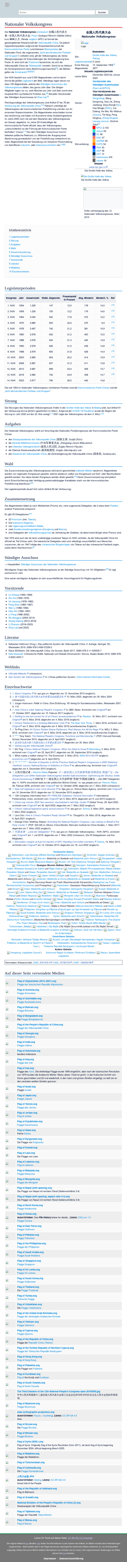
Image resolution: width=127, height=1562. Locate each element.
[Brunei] (18, 861)
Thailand (89, 919)
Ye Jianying (14, 601)
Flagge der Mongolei (27, 1182)
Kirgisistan (64, 888)
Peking (96, 58)
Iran (96, 872)
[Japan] (39, 875)
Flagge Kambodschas (32, 1471)
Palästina (11, 942)
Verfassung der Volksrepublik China (23, 105)
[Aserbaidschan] (117, 854)
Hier (38, 1543)
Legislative (27, 80)
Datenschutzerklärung (71, 1558)
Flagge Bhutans (25, 1436)
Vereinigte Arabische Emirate (21, 929)
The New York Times (81, 722)
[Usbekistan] (34, 926)
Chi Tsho (71, 861)
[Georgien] (74, 865)
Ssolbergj (48, 1415)
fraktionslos (102, 157)
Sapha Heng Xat (33, 892)
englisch (33, 39)
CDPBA (100, 140)
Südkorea (34, 916)
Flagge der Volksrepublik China (32, 1027)
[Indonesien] (65, 868)
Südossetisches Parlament (84, 942)
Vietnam (78, 929)
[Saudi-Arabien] (18, 912)
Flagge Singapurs (26, 1264)
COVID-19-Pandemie (83, 410)
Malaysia (88, 892)
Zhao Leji (97, 88)
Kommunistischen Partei (17, 49)
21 (30, 513)
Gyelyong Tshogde (109, 861)
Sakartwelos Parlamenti (98, 865)
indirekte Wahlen (84, 470)
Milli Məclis (27, 858)
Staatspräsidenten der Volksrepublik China (34, 439)
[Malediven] (39, 895)
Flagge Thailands (29, 1290)
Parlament (33, 62)
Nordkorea (22, 902)
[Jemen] (81, 875)
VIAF (76, 962)
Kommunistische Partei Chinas (93, 387)
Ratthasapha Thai (103, 919)
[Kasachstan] (55, 885)
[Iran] (91, 872)
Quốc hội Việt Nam (92, 929)
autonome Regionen (23, 522)
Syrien (56, 916)
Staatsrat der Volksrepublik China (29, 453)
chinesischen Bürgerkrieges (56, 544)
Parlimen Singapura (84, 912)
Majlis (56, 895)
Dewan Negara (28, 895)
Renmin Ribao (109, 782)
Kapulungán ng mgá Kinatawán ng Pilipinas (80, 909)
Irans (31, 1071)
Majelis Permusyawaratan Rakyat (96, 868)
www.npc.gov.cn (97, 166)
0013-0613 (90, 755)
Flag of (20, 1377)
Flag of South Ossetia (28, 1386)
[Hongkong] (8, 952)
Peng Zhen (14, 604)
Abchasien (16, 939)
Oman (57, 902)
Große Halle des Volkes (105, 55)
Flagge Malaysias (26, 1173)
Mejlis (27, 926)
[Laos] (17, 892)
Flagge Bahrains (25, 1010)
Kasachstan (63, 885)
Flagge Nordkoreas (27, 1208)
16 (113, 374)
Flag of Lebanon (25, 1165)
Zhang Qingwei (110, 117)
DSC (108, 108)
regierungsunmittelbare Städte (28, 525)
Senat (15, 888)
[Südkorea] (26, 916)
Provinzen (17, 519)
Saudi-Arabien (27, 912)
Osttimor (10, 905)
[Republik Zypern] (105, 929)
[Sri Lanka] (97, 912)
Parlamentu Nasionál (26, 905)
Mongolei (68, 895)
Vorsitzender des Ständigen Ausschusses (106, 83)
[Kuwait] (96, 888)
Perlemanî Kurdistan (85, 952)
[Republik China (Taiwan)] (100, 942)
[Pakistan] (39, 905)
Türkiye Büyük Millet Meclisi (92, 922)
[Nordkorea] (14, 902)
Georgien (80, 865)
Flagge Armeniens (26, 993)
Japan (45, 875)
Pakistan (46, 905)
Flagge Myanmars (26, 1406)
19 (75, 476)
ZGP (98, 150)
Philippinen (29, 909)
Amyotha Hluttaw (42, 898)
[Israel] (19, 875)
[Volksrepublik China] (13, 865)
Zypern (111, 929)
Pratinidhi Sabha (91, 898)
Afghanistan (18, 854)
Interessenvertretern (46, 144)
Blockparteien (51, 49)
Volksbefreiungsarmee (39, 532)
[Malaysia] (81, 892)
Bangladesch (108, 858)
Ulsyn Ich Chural (82, 895)
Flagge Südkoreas (26, 1281)
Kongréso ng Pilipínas (47, 909)
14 (113, 362)
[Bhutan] (56, 861)
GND (35, 962)
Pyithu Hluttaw (22, 898)
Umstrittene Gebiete (63, 936)
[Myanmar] (93, 895)
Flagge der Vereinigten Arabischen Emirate (38, 1316)
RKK (98, 147)
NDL (56, 962)
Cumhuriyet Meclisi (85, 946)
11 (24, 131)
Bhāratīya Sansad (23, 868)
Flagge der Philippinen (28, 1246)
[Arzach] (50, 939)
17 (51, 413)
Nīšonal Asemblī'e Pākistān (89, 905)
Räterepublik (35, 65)
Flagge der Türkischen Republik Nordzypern (39, 1351)
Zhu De (12, 598)
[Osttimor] (112, 902)
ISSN (82, 755)
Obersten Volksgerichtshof (26, 446)
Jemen (86, 875)
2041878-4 (45, 962)
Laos (21, 892)
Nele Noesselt (16, 653)
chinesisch (42, 31)
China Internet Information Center (93, 676)
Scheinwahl (20, 72)
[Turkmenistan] (108, 922)
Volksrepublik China (48, 42)
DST (98, 153)
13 (113, 305)
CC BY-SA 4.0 (70, 1415)
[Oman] (52, 902)
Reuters (87, 716)
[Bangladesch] (100, 858)
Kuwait (102, 888)
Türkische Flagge (26, 1299)
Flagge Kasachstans (27, 1124)
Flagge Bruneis (28, 1427)
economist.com (20, 758)
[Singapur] (62, 912)
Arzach (56, 939)
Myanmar (100, 895)
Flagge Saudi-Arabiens (28, 1255)
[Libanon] (45, 892)
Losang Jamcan (101, 121)
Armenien (92, 854)
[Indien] (113, 865)
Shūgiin (61, 875)
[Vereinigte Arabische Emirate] (116, 926)
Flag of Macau (24, 1523)
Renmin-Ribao (40, 772)
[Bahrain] (35, 858)
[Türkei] (69, 922)
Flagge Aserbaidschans (29, 1001)
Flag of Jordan (24, 1116)
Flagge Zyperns (25, 1333)
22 (107, 569)
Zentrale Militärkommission (25, 442)
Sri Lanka (104, 912)
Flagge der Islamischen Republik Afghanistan (40, 984)
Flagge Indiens (24, 1045)
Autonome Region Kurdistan (60, 952)
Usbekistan (41, 926)
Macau (62, 529)
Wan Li (12, 607)
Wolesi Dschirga (47, 854)
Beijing (97, 407)
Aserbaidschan (13, 858)
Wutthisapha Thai (56, 922)
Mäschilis (116, 885)
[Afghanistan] (9, 854)
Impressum (50, 1558)
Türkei (74, 922)
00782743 (65, 962)
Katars (27, 1133)
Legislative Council (31, 952)
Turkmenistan (15, 926)
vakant (99, 160)
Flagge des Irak (25, 1062)
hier (26, 1543)
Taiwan (31, 519)
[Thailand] (82, 919)
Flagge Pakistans (26, 1238)
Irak (63, 872)
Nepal (60, 898)
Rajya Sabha (55, 868)
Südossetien (63, 942)
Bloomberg (94, 749)
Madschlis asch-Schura (85, 858)
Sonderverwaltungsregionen (28, 529)
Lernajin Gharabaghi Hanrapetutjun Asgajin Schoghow (88, 939)
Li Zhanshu (14, 624)
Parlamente (59, 851)
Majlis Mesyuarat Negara (41, 861)
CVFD (99, 144)
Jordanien (41, 878)
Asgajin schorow (106, 854)
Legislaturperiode (83, 61)
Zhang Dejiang (16, 620)
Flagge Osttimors (26, 1229)
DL (118, 104)
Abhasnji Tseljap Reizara (35, 939)
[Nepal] (54, 898)
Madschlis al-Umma (57, 878)
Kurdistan (44, 1377)
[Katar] (22, 888)
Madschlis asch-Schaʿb (72, 916)
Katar (27, 888)
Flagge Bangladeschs (32, 1019)
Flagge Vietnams (25, 1325)
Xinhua (86, 808)
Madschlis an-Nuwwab (77, 872)
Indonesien (73, 868)
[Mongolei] (62, 895)
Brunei (24, 861)
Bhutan (62, 861)
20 (31, 483)
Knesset (32, 875)
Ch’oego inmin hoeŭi (39, 902)
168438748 (85, 962)
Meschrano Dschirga (70, 854)
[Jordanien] (34, 878)
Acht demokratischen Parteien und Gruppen (27, 391)
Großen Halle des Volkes (78, 407)
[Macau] (98, 952)
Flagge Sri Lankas (26, 1272)
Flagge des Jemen (26, 1107)
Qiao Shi (13, 611)
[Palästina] (118, 939)
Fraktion (114, 505)
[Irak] (59, 872)
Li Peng (12, 614)
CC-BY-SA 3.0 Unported (80, 1537)
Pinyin (34, 35)
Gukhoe (44, 916)
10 (42, 105)
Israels (28, 1089)
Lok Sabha (38, 868)
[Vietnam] (71, 929)
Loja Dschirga (31, 854)
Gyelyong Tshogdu (86, 861)
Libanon (51, 892)
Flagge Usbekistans (31, 1307)
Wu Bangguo (15, 617)
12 (62, 144)
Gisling (37, 1479)
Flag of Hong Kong (26, 1359)
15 (113, 368)
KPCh (106, 88)
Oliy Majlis (53, 926)
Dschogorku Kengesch (82, 888)
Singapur (68, 912)
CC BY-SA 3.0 (58, 1479)
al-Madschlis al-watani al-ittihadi (52, 929)
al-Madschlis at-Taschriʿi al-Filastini (34, 942)
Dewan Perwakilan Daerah (42, 872)
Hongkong (48, 529)
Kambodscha (19, 882)
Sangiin (73, 875)
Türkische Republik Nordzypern (59, 946)
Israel (24, 875)
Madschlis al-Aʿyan (104, 878)
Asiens (70, 851)
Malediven (47, 895)
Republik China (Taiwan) (40, 1342)
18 (102, 413)
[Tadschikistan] (87, 916)
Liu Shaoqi (14, 594)
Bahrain (42, 858)
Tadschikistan (96, 916)
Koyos (37, 1415)
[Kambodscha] (117, 878)
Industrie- (25, 144)
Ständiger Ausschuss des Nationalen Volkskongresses (48, 564)
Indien (10, 868)
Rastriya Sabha (111, 898)
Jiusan (96, 114)
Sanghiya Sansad (72, 898)
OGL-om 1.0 (84, 1217)
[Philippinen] (21, 909)
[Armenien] (84, 854)
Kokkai (52, 875)
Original (101, 709)
